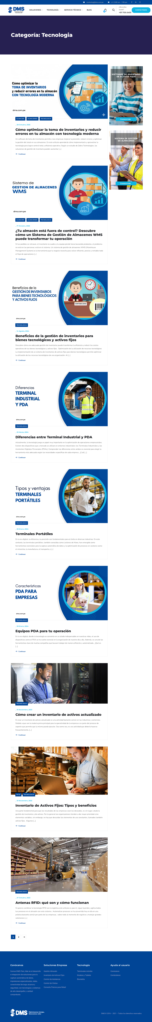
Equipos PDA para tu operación (43, 631)
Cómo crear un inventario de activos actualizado (58, 715)
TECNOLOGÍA (53, 10)
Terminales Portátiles (34, 534)
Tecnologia (46, 118)
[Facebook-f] (131, 2)
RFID (18, 794)
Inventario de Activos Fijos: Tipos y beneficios (55, 806)
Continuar (22, 154)
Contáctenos (141, 10)
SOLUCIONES (35, 10)
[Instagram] (140, 2)
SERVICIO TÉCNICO (72, 10)
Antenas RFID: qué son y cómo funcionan (52, 903)
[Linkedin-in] (136, 2)
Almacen (20, 118)
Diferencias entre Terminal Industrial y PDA (53, 437)
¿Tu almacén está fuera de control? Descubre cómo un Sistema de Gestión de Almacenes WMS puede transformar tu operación (58, 235)
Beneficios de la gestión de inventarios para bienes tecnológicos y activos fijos (54, 338)
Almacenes (32, 118)
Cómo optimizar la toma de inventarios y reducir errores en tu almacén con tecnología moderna (58, 132)
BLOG (89, 10)
